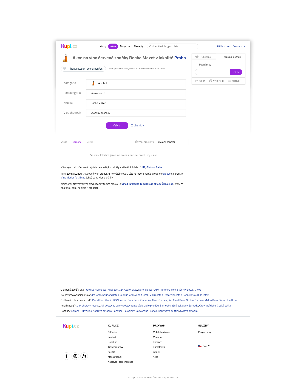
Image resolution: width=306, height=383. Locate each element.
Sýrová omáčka (189, 311)
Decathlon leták (173, 295)
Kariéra (111, 352)
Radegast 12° (115, 289)
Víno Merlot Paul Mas (73, 177)
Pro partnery (204, 332)
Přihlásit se (223, 46)
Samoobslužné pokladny (174, 305)
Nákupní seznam (232, 57)
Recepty (138, 46)
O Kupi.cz (113, 332)
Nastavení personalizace (120, 362)
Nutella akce (145, 289)
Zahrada (193, 305)
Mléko (197, 289)
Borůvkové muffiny (168, 311)
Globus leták (127, 295)
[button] (136, 83)
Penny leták (189, 295)
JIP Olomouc (119, 300)
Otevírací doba (207, 305)
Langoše (118, 311)
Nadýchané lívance (146, 311)
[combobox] (172, 142)
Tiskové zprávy (115, 347)
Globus (166, 173)
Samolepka (159, 347)
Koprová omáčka (102, 311)
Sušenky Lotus (185, 289)
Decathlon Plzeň (101, 300)
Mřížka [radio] (90, 142)
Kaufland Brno (177, 300)
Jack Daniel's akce (96, 289)
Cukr (156, 289)
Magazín (125, 46)
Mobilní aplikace (161, 332)
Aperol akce (130, 289)
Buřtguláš (86, 311)
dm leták (96, 295)
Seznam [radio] (77, 142)
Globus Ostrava (195, 300)
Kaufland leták (110, 295)
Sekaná (75, 311)
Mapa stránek (115, 357)
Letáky (102, 46)
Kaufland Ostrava (158, 300)
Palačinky (129, 311)
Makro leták (156, 295)
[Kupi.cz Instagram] (75, 356)
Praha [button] (180, 57)
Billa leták (203, 295)
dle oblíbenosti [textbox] (166, 142)
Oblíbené (206, 57)
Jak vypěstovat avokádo (129, 305)
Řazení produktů (144, 142)
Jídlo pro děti (151, 305)
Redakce (112, 342)
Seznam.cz (239, 46)
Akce (113, 46)
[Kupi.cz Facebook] (66, 356)
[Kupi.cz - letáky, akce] (69, 47)
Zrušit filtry (137, 125)
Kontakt (112, 337)
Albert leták (141, 295)
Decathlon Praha (137, 300)
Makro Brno (211, 300)
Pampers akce (168, 289)
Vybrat (117, 125)
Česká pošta (224, 305)
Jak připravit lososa (88, 305)
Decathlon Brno (228, 300)
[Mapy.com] (84, 356)
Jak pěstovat (107, 305)
